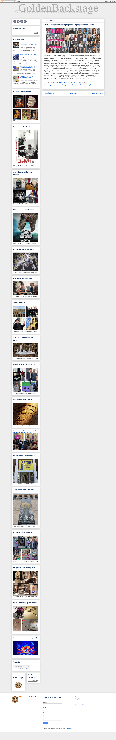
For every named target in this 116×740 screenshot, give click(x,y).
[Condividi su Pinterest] (86, 82)
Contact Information (80, 703)
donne (60, 85)
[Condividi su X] (83, 82)
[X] (18, 22)
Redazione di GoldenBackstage (30, 696)
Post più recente (49, 93)
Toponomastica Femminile (79, 85)
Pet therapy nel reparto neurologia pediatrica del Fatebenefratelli (26, 78)
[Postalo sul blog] (81, 82)
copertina (51, 85)
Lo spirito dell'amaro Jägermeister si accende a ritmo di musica (28, 44)
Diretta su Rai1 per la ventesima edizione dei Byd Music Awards (28, 66)
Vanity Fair (89, 85)
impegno (64, 85)
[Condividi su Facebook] (84, 82)
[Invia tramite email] (80, 82)
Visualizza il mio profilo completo (28, 699)
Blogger (69, 728)
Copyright (77, 699)
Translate (25, 668)
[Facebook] (15, 22)
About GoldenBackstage (81, 697)
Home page (73, 93)
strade (69, 85)
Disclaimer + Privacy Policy (82, 701)
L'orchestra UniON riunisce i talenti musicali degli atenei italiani (24, 431)
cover (56, 85)
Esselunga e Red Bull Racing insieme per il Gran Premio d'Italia (28, 56)
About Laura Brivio (80, 705)
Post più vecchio (97, 93)
